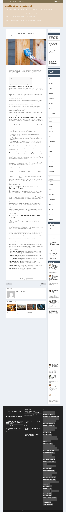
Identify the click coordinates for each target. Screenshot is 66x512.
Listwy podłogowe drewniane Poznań (18, 1)
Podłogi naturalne (13, 255)
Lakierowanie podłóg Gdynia (15, 258)
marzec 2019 (51, 186)
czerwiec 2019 (51, 179)
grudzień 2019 (51, 164)
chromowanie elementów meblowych (50, 418)
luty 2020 (50, 159)
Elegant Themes (17, 510)
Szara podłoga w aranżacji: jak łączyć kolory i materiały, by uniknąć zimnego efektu (53, 292)
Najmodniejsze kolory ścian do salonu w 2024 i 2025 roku (32, 422)
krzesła (55, 439)
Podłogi (55, 9)
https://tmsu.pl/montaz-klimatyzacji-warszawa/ (53, 287)
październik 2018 (52, 199)
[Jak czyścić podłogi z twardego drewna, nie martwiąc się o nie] (41, 307)
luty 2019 (50, 189)
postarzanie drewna (47, 488)
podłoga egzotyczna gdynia (49, 459)
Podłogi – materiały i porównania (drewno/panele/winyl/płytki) (20, 16)
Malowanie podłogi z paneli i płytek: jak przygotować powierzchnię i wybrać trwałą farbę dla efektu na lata (53, 57)
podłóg (40, 120)
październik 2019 (52, 169)
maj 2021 (50, 136)
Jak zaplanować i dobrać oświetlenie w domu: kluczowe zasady (11, 313)
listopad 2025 (51, 93)
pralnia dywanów (54, 490)
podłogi (33, 101)
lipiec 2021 (50, 133)
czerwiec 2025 (51, 103)
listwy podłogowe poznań (48, 452)
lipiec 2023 (50, 118)
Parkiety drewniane (13, 265)
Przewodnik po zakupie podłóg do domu (13, 411)
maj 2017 (50, 206)
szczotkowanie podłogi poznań (49, 497)
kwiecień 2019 (51, 184)
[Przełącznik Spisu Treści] (30, 78)
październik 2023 (52, 113)
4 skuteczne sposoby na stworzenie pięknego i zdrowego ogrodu (52, 377)
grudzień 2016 (51, 217)
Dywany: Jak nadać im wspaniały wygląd (13, 418)
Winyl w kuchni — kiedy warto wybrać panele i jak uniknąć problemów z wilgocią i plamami (53, 266)
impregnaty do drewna (48, 439)
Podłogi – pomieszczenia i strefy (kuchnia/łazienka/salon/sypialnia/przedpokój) (24, 20)
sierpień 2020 (51, 143)
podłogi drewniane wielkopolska (50, 472)
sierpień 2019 (51, 174)
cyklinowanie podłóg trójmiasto (50, 427)
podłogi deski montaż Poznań (49, 466)
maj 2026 (50, 80)
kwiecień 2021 (51, 138)
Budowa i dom (24, 9)
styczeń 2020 (51, 161)
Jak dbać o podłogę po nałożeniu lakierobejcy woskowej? (19, 84)
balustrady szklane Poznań (49, 412)
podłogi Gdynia (46, 481)
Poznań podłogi (46, 490)
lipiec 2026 (50, 78)
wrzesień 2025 (51, 98)
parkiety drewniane (47, 454)
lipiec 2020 (50, 146)
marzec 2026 (51, 85)
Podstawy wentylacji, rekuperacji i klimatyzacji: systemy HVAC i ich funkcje (31, 412)
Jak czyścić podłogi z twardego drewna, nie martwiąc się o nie (41, 312)
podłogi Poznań (46, 484)
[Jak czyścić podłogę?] (31, 307)
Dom (7, 9)
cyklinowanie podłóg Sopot (49, 425)
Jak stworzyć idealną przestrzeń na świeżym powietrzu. (32, 429)
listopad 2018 (51, 196)
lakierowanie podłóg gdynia (49, 445)
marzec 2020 (51, 156)
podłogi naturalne (55, 481)
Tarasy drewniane (13, 268)
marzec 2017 (51, 209)
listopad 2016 (51, 219)
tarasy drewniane (47, 502)
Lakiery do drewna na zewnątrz (16, 251)
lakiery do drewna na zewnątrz (49, 448)
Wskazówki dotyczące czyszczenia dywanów (14, 416)
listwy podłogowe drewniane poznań (51, 450)
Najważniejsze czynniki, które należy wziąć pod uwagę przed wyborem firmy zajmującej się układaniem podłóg (14, 422)
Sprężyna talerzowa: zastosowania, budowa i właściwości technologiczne (32, 415)
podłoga (29, 218)
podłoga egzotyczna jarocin (49, 461)
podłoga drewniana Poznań (49, 457)
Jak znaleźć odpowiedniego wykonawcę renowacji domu (21, 312)
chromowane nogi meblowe (49, 414)
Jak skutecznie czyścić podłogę (11, 431)
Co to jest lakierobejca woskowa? (16, 79)
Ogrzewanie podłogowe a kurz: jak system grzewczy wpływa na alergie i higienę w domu (53, 38)
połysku (32, 134)
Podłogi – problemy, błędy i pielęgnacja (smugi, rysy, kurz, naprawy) (21, 23)
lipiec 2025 (50, 101)
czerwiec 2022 (51, 123)
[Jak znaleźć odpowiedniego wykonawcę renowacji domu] (21, 307)
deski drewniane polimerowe (49, 430)
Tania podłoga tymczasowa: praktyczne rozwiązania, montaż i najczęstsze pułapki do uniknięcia (53, 43)
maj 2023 (50, 121)
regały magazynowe (47, 495)
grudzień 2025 (51, 90)
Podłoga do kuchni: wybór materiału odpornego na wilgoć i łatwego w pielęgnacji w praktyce (53, 396)
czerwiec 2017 (51, 204)
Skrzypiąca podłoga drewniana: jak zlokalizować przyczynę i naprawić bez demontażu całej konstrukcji (53, 63)
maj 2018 (50, 201)
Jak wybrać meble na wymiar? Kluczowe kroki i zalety (32, 425)
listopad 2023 (51, 111)
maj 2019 (50, 181)
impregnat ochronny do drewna (50, 436)
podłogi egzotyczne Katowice (49, 477)
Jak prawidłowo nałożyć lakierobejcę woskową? (18, 81)
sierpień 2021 (51, 131)
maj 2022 (50, 126)
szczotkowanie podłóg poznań (49, 499)
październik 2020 (52, 141)
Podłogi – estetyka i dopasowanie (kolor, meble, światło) (24, 13)
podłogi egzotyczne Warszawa (49, 479)
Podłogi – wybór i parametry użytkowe (46, 23)
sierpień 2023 (51, 116)
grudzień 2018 (51, 194)
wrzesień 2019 (51, 171)
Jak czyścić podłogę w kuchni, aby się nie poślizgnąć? (13, 429)
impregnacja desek (47, 432)
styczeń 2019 (51, 191)
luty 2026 (50, 88)
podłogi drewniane (47, 468)
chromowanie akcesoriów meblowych (51, 416)
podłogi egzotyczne (47, 475)
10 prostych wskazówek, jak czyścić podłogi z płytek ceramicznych (53, 310)
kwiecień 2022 (51, 128)
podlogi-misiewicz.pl (19, 35)
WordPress (26, 510)
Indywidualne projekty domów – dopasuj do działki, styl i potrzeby (32, 419)
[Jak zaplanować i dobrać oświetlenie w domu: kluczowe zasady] (11, 307)
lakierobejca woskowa (47, 443)
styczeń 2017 (51, 214)
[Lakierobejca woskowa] (26, 52)
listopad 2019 (51, 166)
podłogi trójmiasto (47, 486)
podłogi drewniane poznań (48, 470)
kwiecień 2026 (51, 83)
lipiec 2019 (50, 176)
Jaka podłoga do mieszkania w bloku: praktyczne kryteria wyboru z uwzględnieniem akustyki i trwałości (53, 366)
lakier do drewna (46, 441)
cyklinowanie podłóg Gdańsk (49, 421)
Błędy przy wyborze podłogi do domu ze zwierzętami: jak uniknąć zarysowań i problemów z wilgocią (53, 278)
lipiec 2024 (50, 108)
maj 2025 (50, 106)
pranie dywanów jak (47, 493)
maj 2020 (50, 151)
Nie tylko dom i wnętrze (34, 9)
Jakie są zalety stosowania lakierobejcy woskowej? (18, 80)
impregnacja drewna (47, 434)
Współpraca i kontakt (14, 9)
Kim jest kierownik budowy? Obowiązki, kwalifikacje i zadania (54, 386)
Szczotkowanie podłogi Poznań (16, 261)
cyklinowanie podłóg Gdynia (49, 423)
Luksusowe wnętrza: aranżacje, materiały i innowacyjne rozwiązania (32, 435)
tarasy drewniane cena (48, 504)
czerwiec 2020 (51, 148)
